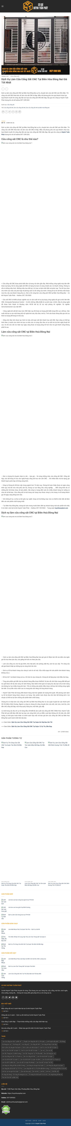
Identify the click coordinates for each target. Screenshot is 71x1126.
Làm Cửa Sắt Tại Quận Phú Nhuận (25, 1062)
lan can (43, 1050)
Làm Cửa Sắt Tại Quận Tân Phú (44, 1062)
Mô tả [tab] (3, 122)
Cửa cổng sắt (14, 76)
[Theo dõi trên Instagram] (6, 997)
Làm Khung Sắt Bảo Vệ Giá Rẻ (58, 1068)
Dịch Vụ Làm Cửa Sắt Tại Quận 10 (11, 1050)
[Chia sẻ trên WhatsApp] (3, 111)
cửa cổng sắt (25, 1044)
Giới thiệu (28, 1120)
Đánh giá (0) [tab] (10, 122)
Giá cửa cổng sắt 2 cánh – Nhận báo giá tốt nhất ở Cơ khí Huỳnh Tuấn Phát (26, 1028)
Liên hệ (35, 1120)
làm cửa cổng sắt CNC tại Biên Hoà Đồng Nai (37, 107)
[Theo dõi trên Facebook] (3, 997)
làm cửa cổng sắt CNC (20, 107)
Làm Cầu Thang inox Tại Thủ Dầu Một (32, 1053)
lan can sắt (49, 1050)
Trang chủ (5, 76)
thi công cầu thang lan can (20, 1074)
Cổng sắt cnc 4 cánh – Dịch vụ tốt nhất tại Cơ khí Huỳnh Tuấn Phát (23, 1015)
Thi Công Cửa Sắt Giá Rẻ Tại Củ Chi (38, 1074)
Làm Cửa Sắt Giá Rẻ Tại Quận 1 (45, 1056)
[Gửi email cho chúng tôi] (13, 997)
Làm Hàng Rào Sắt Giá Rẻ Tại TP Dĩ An (12, 1068)
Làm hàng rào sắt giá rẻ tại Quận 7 (55, 1065)
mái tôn (42, 1071)
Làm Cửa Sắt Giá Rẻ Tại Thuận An (51, 1059)
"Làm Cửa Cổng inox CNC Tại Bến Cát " (12, 1041)
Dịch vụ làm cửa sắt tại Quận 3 (31, 1047)
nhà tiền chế (55, 1071)
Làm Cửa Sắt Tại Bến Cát (8, 1062)
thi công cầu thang (7, 1074)
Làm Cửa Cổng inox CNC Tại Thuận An (12, 1056)
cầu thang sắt (16, 1044)
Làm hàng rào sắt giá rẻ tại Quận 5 (35, 1065)
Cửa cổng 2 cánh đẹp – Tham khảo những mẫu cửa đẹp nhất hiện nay (24, 1021)
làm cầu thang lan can (49, 1053)
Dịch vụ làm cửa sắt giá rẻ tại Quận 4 (11, 1047)
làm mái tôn (35, 1071)
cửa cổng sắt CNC (8, 107)
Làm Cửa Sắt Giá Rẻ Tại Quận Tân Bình (30, 1059)
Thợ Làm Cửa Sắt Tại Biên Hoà (10, 1077)
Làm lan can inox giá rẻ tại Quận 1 (10, 1071)
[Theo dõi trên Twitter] (9, 997)
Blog (44, 1120)
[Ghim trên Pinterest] (16, 111)
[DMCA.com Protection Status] (5, 1110)
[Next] (69, 815)
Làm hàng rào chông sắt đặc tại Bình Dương (13, 1065)
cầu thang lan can (6, 1044)
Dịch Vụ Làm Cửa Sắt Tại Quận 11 (30, 1050)
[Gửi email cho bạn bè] (13, 111)
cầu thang (62, 1041)
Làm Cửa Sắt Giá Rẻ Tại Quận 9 (10, 1059)
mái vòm (48, 1071)
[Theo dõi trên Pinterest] (16, 997)
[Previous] (1, 815)
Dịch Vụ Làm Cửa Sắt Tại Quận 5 (48, 1047)
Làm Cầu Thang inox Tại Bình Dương (11, 1053)
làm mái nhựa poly (26, 1071)
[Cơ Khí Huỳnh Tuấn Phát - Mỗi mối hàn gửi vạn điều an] (35, 6)
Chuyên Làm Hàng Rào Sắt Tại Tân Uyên (34, 1041)
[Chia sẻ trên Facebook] (6, 111)
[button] (2, 6)
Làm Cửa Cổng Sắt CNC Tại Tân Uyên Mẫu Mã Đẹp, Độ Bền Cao (35, 884)
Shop (39, 1120)
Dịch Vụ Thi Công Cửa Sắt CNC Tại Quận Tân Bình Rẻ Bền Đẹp (11, 884)
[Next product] (3, 88)
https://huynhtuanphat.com (17, 1093)
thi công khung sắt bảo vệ (55, 1074)
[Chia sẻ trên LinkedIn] (19, 111)
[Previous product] (6, 88)
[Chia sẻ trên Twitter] (9, 111)
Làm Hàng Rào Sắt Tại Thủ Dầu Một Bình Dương (36, 1068)
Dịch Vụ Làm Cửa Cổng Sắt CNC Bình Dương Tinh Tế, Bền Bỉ (58, 884)
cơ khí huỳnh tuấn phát (52, 1041)
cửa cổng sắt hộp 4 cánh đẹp (49, 1044)
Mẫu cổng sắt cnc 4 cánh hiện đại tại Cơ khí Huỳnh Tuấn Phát (21, 1008)
